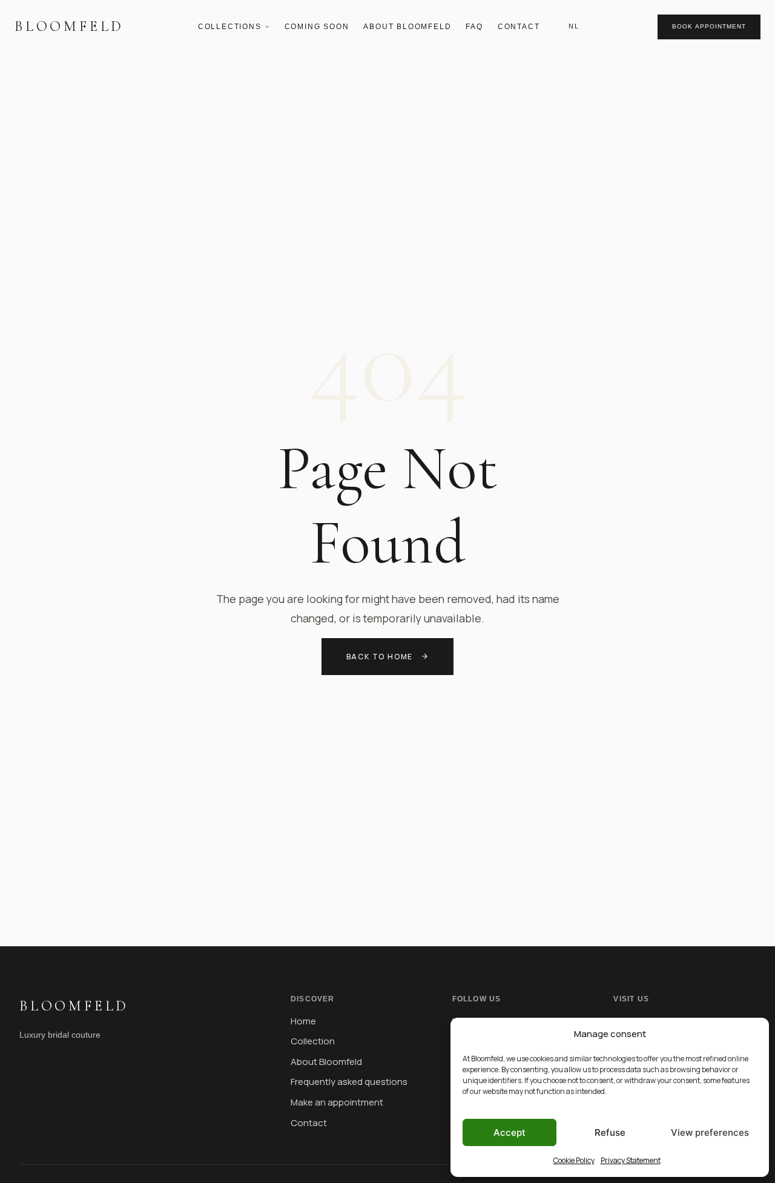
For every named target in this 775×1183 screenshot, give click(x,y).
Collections (230, 26)
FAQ (474, 26)
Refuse (610, 1132)
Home (303, 1021)
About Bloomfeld (407, 26)
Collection (313, 1041)
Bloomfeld (69, 26)
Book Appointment (709, 26)
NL (574, 26)
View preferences (710, 1132)
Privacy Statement (631, 1160)
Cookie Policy (574, 1160)
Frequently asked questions (349, 1081)
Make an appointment (337, 1102)
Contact (519, 26)
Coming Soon (317, 26)
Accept (509, 1132)
